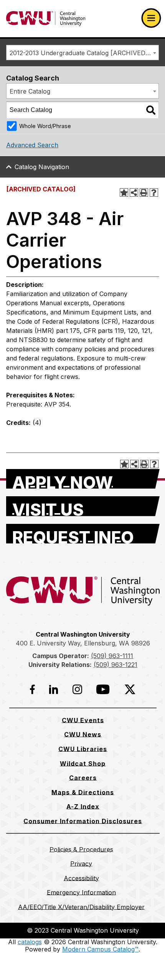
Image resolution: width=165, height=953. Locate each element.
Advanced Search (32, 145)
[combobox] (82, 52)
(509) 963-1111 (112, 656)
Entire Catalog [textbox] (30, 91)
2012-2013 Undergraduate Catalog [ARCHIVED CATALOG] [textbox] (84, 53)
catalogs (30, 942)
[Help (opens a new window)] (154, 192)
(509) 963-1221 (115, 664)
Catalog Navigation (42, 167)
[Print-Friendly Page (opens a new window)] (144, 192)
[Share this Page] (134, 192)
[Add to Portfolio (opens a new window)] (124, 192)
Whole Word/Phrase (45, 126)
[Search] (151, 110)
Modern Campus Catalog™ (100, 949)
